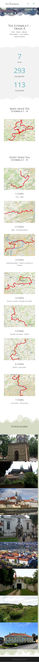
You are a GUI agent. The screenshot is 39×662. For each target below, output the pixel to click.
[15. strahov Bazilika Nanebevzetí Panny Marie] (19, 541)
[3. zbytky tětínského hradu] (19, 622)
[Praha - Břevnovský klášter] (19, 514)
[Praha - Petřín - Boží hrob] (19, 461)
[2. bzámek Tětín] (19, 649)
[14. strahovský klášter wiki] (19, 568)
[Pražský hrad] (19, 488)
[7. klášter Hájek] (19, 595)
